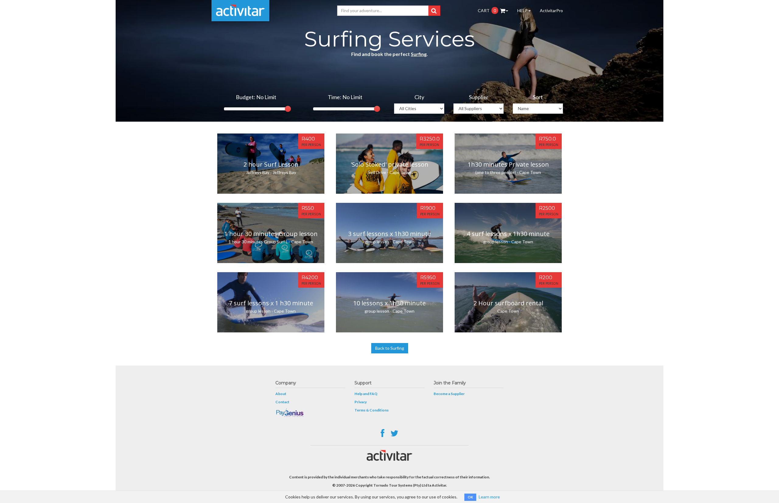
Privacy (361, 402)
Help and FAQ (366, 393)
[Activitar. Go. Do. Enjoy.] (240, 10)
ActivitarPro (551, 10)
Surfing (419, 54)
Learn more (489, 496)
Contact (282, 402)
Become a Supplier (449, 393)
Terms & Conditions (372, 410)
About (280, 393)
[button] (433, 10)
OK (470, 497)
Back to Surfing (389, 348)
